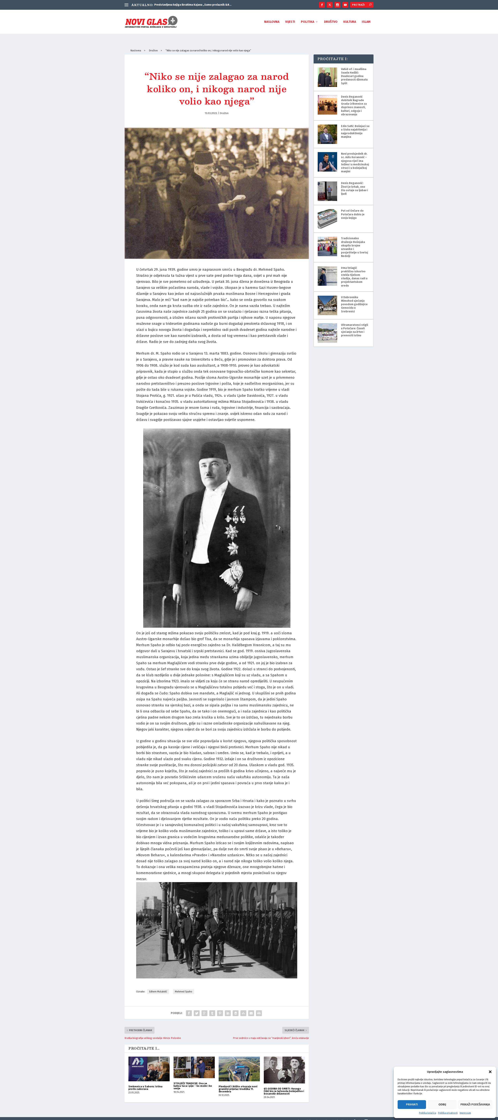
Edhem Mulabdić (158, 991)
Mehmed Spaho (183, 991)
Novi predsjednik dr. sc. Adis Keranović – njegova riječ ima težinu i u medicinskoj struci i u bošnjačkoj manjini (355, 162)
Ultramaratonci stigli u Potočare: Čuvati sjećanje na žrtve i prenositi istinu (354, 330)
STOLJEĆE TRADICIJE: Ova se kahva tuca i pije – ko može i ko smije (193, 1086)
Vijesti (290, 22)
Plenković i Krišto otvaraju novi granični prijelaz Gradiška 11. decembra (238, 1089)
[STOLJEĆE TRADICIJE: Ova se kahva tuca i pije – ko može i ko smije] (194, 1067)
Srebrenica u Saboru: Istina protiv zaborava (145, 1087)
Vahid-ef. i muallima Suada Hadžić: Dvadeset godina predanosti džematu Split (354, 76)
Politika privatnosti (448, 1113)
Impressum (465, 1113)
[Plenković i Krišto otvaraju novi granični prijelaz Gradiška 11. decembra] (239, 1069)
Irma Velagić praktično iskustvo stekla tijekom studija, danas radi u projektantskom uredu (354, 276)
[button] (490, 1072)
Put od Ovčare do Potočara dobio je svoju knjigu (353, 214)
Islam (366, 22)
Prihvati (412, 1104)
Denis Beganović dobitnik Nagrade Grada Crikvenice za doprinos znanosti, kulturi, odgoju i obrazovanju (354, 105)
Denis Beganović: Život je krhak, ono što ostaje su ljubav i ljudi (354, 188)
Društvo (331, 22)
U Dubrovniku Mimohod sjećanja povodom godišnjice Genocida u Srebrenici (354, 304)
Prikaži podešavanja (475, 1104)
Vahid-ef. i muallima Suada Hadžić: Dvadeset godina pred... (192, 4)
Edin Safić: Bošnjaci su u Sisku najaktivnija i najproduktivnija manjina (355, 131)
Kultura (349, 22)
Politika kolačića (427, 1113)
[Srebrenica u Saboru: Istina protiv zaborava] (149, 1069)
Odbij (442, 1104)
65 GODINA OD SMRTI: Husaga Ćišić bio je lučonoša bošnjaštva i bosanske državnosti (284, 1091)
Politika (307, 22)
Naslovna (271, 22)
